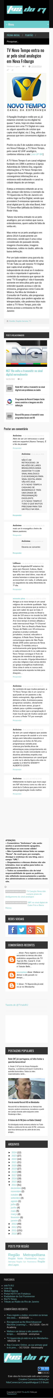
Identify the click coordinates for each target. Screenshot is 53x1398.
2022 (14, 1159)
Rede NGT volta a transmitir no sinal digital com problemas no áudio (30, 388)
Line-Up (8, 1288)
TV (30, 321)
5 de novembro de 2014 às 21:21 (33, 525)
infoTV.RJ (9, 1285)
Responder (17, 448)
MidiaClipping (11, 1291)
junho (14, 1207)
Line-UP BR (37, 154)
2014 (14, 1185)
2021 (14, 1162)
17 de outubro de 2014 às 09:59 (33, 436)
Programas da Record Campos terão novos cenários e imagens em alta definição (30, 402)
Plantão (29, 35)
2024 (14, 1152)
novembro (16, 1191)
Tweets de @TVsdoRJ (16, 1005)
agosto (14, 1201)
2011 (14, 1230)
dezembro (16, 1188)
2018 (14, 1172)
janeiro (14, 1220)
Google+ (30, 929)
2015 (14, 1182)
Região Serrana (22, 321)
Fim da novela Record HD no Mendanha (23, 1102)
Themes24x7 (12, 1394)
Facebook (12, 929)
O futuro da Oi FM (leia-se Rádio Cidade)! (24, 1120)
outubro (15, 1195)
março (14, 1214)
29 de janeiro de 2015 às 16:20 (32, 730)
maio (13, 1211)
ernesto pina (19, 598)
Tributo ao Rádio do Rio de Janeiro (21, 1302)
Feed (39, 929)
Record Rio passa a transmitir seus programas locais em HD (29, 416)
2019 (14, 1169)
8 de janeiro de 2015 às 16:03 (36, 599)
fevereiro (15, 1217)
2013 (14, 1224)
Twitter (21, 929)
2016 (14, 1178)
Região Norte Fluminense (22, 1258)
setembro (16, 1198)
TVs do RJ (25, 1392)
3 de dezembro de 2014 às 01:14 (32, 563)
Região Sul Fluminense (26, 1262)
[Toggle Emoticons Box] (5, 886)
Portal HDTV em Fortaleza (17, 1294)
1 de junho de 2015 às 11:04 (32, 778)
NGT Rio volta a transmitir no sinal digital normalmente (24, 372)
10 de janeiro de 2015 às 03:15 (32, 686)
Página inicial (13, 35)
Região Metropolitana (26, 1255)
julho (13, 1204)
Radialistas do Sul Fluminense (19, 1296)
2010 (14, 1233)
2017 (14, 1175)
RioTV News (10, 1299)
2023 (14, 1156)
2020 (14, 1165)
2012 (14, 1227)
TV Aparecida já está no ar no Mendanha (27, 1338)
